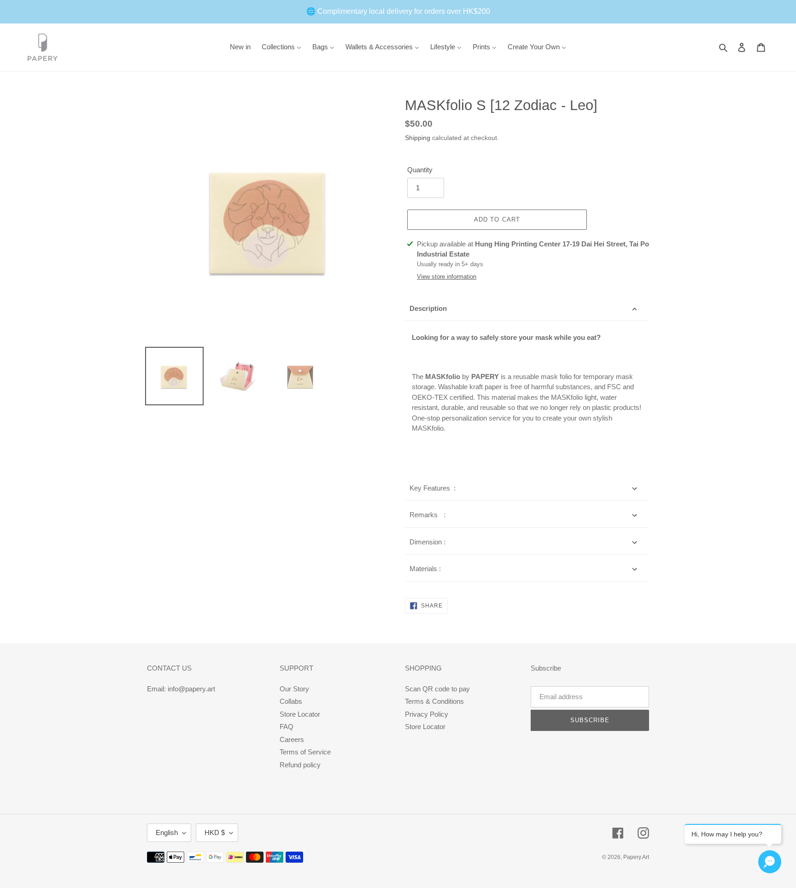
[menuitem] (240, 47)
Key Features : (433, 488)
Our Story (294, 689)
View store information (446, 276)
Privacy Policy (426, 714)
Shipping (417, 137)
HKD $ (215, 832)
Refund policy (300, 765)
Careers (292, 739)
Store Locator (300, 714)
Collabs (291, 701)
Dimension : (427, 542)
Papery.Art (636, 857)
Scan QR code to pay (437, 689)
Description (428, 308)
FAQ (286, 726)
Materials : (425, 569)
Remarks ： (429, 515)
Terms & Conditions (434, 701)
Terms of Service (305, 752)
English (167, 832)
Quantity (420, 170)
